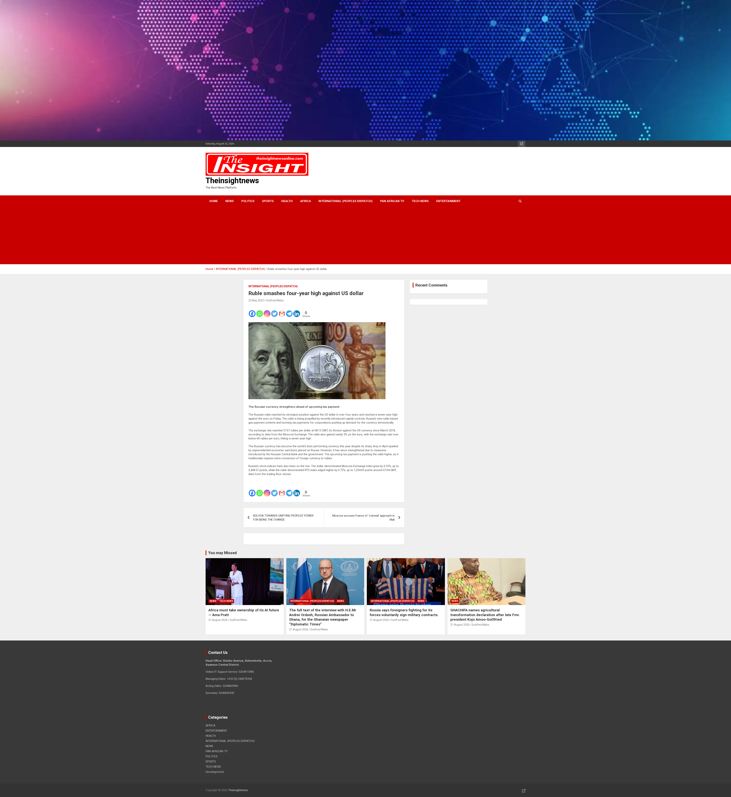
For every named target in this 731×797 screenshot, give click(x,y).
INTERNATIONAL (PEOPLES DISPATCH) (345, 201)
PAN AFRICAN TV (392, 201)
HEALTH (287, 201)
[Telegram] (289, 311)
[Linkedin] (296, 311)
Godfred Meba (274, 300)
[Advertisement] (360, 235)
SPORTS (268, 201)
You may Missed (222, 553)
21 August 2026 (217, 619)
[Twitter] (274, 311)
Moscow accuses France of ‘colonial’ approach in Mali (363, 517)
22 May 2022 (256, 300)
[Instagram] (267, 311)
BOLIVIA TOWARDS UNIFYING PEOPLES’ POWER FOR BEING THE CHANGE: (283, 517)
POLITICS (248, 201)
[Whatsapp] (259, 311)
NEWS (229, 201)
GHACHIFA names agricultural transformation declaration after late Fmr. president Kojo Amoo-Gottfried (485, 615)
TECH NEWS (420, 201)
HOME (213, 201)
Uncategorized (215, 772)
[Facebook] (252, 311)
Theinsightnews (232, 180)
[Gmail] (282, 311)
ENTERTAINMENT (448, 201)
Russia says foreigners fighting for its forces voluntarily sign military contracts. (404, 612)
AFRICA (305, 201)
